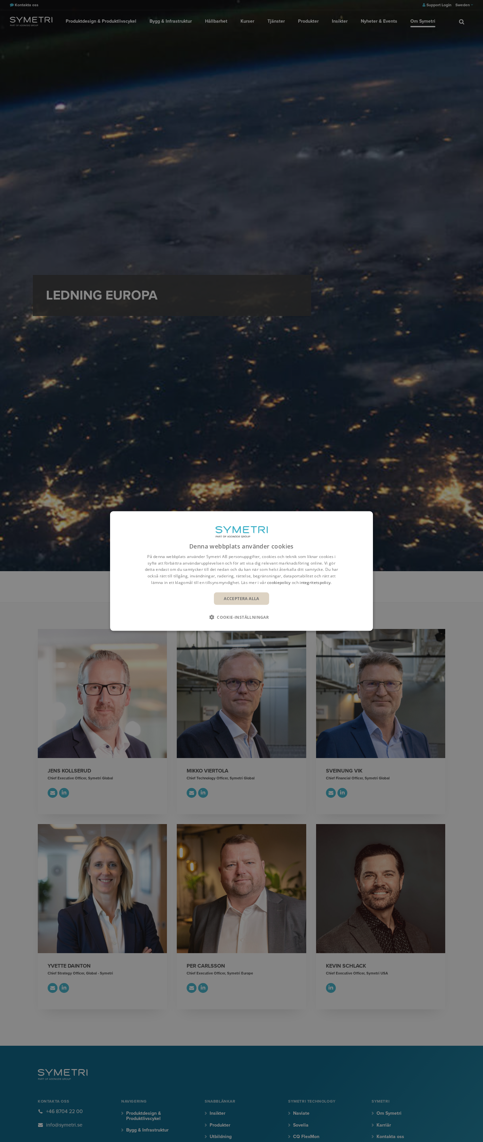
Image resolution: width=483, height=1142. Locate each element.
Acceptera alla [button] (241, 598)
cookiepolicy (279, 582)
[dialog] (241, 571)
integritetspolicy (315, 582)
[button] (241, 617)
